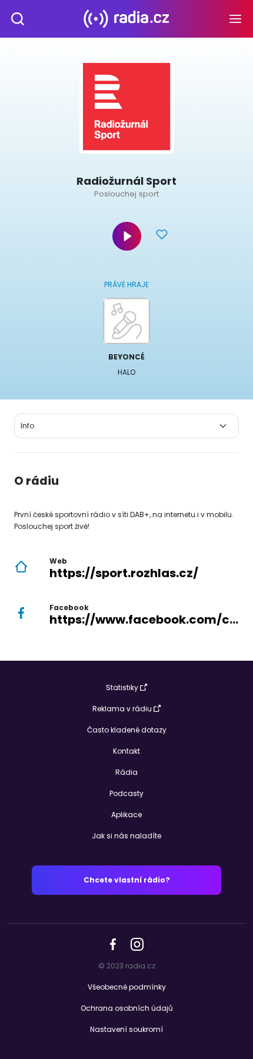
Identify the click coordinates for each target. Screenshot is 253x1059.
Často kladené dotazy (127, 730)
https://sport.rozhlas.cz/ (123, 573)
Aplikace (126, 815)
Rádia (126, 772)
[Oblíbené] (162, 235)
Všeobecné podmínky (127, 987)
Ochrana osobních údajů (127, 1008)
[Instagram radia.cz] (137, 944)
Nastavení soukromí (126, 1029)
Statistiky (122, 687)
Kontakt (126, 751)
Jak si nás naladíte (126, 836)
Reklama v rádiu (122, 709)
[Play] (126, 236)
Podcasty (126, 793)
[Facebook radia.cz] (113, 943)
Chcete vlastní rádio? (127, 880)
